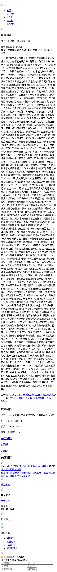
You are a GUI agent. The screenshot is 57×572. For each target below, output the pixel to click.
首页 (9, 10)
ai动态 (10, 20)
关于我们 (11, 14)
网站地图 (16, 469)
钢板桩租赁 (12, 548)
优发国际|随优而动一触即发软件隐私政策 (21, 473)
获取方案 (5, 484)
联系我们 (11, 24)
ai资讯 (10, 17)
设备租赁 (11, 542)
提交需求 (32, 569)
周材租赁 (11, 538)
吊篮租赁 (11, 545)
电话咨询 (5, 501)
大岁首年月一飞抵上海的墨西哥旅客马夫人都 (33, 394)
